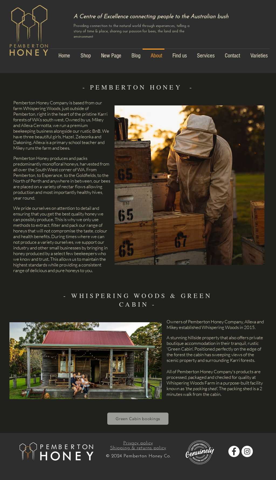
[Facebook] (234, 451)
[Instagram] (247, 451)
